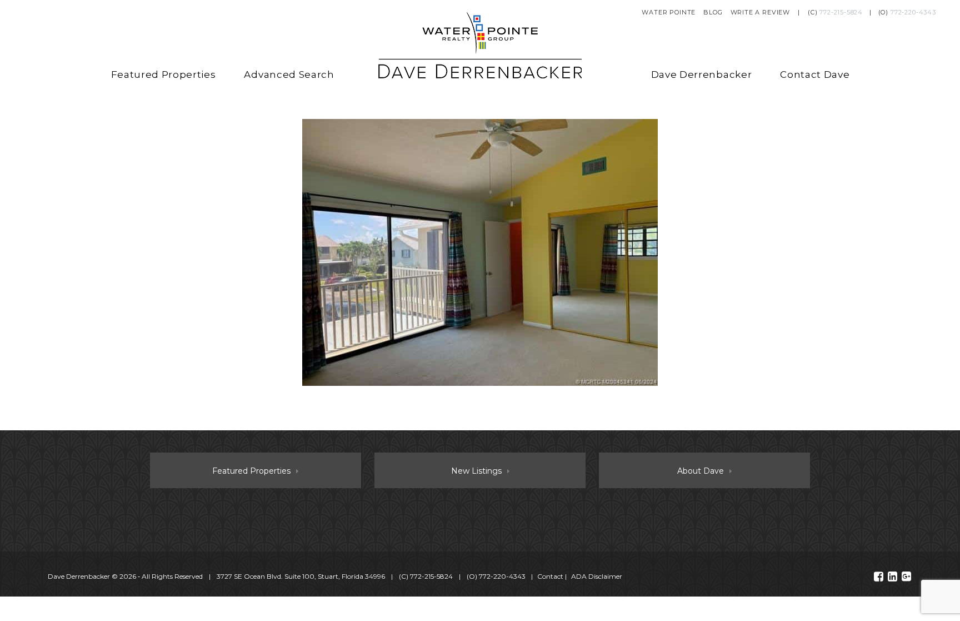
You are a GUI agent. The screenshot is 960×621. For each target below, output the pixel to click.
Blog (712, 12)
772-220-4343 (913, 12)
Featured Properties (163, 74)
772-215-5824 (841, 12)
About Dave (700, 471)
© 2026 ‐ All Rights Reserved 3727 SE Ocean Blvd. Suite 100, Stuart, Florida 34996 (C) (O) (287, 576)
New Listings (476, 471)
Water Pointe (669, 12)
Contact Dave (814, 74)
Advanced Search (289, 74)
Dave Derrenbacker (701, 74)
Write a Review (761, 12)
